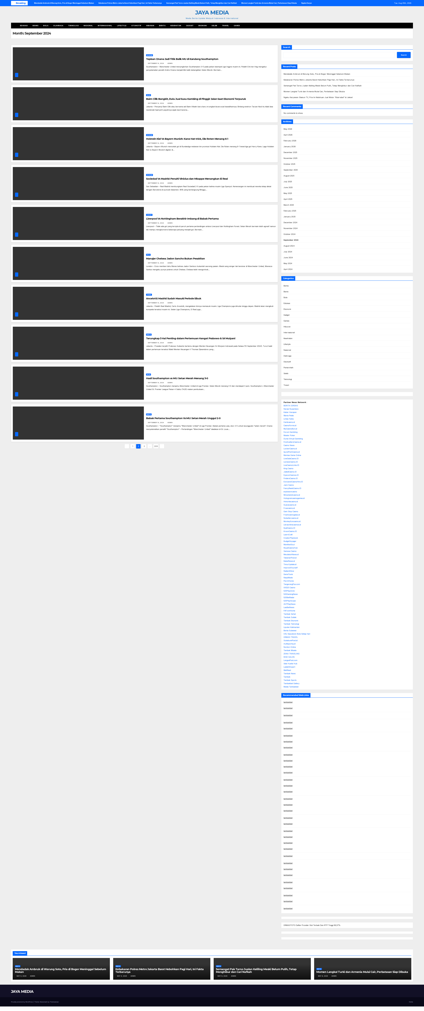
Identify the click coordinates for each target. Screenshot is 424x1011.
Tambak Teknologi (291, 624)
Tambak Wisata (290, 650)
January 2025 (289, 217)
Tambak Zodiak (290, 617)
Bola (45, 26)
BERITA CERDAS (291, 406)
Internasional (105, 26)
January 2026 (290, 146)
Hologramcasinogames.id (294, 498)
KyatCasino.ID (289, 528)
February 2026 (290, 141)
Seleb (214, 26)
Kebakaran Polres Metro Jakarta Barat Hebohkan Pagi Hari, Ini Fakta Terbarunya (319, 80)
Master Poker (289, 435)
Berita (162, 26)
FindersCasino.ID (291, 478)
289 (156, 446)
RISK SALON (289, 657)
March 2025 (289, 205)
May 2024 (288, 263)
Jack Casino (289, 485)
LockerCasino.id (290, 449)
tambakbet (288, 702)
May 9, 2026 (22, 976)
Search (286, 47)
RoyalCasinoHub (291, 548)
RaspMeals (288, 578)
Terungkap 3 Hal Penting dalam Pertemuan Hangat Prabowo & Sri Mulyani (190, 338)
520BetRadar (289, 597)
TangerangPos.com (292, 584)
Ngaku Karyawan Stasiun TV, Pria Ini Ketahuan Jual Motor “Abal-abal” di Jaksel (318, 97)
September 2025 (291, 170)
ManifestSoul (289, 544)
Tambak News (290, 673)
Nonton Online (290, 647)
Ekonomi (202, 26)
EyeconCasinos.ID (291, 475)
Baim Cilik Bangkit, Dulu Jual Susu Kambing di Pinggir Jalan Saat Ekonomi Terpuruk (196, 98)
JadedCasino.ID (290, 472)
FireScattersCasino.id (292, 442)
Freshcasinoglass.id (292, 515)
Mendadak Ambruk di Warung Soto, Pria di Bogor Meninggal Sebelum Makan (317, 74)
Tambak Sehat (290, 614)
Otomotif (136, 26)
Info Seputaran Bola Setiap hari (297, 634)
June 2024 (288, 257)
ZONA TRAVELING (291, 654)
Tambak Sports (290, 680)
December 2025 (290, 152)
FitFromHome (289, 611)
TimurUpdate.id (290, 564)
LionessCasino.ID (291, 462)
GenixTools (288, 574)
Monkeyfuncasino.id (292, 521)
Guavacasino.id (290, 505)
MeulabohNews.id (291, 554)
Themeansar (54, 1002)
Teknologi (73, 26)
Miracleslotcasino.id (292, 495)
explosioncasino (290, 492)
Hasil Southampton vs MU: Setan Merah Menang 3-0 (177, 378)
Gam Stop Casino (291, 511)
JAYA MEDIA (212, 12)
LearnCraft (288, 535)
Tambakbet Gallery (291, 683)
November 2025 (290, 158)
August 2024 (289, 246)
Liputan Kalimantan (292, 627)
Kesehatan (175, 26)
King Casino (288, 468)
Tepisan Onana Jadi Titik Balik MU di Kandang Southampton (182, 59)
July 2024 (288, 252)
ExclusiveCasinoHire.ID (293, 482)
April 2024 (288, 269)
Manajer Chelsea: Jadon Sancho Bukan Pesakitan (175, 258)
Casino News (289, 445)
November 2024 (291, 228)
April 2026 (288, 135)
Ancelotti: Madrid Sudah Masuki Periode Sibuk (173, 298)
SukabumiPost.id (290, 640)
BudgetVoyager (290, 541)
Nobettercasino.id (291, 518)
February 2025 (290, 211)
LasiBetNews (289, 607)
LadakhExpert (289, 667)
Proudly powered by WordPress (22, 1002)
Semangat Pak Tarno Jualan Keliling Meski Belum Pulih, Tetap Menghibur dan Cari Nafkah (323, 86)
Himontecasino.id (291, 501)
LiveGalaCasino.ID (291, 458)
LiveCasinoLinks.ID (291, 465)
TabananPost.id (290, 558)
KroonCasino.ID (290, 531)
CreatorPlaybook (291, 538)
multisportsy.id (289, 644)
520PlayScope (290, 601)
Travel (225, 26)
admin (170, 63)
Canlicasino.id (289, 422)
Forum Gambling (290, 432)
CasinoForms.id (290, 425)
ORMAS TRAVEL (291, 637)
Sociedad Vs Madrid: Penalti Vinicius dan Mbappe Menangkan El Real (187, 178)
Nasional (88, 26)
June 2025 (288, 187)
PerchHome (289, 581)
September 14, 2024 (156, 63)
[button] (407, 25)
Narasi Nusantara (291, 409)
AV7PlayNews (289, 604)
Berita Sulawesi (290, 630)
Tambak (287, 677)
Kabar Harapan (290, 412)
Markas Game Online (292, 455)
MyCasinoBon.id (290, 429)
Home (411, 1002)
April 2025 (288, 199)
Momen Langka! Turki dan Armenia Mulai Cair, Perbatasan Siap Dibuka (314, 91)
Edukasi (24, 26)
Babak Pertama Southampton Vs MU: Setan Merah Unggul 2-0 (183, 418)
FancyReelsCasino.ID (292, 488)
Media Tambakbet (291, 687)
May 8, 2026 (223, 976)
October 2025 (289, 164)
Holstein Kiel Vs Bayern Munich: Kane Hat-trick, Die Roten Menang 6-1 (187, 138)
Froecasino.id (289, 508)
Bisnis (35, 26)
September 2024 (291, 240)
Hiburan (150, 26)
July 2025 (288, 181)
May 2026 (288, 129)
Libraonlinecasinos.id (292, 525)
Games (237, 26)
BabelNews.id (289, 561)
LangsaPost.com (290, 660)
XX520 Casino (289, 587)
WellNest (287, 670)
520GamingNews (291, 594)
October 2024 (289, 234)
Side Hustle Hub (290, 663)
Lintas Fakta (289, 419)
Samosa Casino (290, 551)
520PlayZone (289, 591)
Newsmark (43, 1002)
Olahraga (58, 26)
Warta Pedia (289, 415)
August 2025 (289, 176)
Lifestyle (121, 26)
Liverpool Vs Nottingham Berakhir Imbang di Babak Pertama (182, 218)
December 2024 (290, 222)
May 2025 (288, 193)
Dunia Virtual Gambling (293, 439)
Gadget (190, 26)
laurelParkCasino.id (292, 452)
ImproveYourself (291, 568)
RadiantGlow (289, 571)
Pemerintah (288, 367)
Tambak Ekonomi (291, 620)
